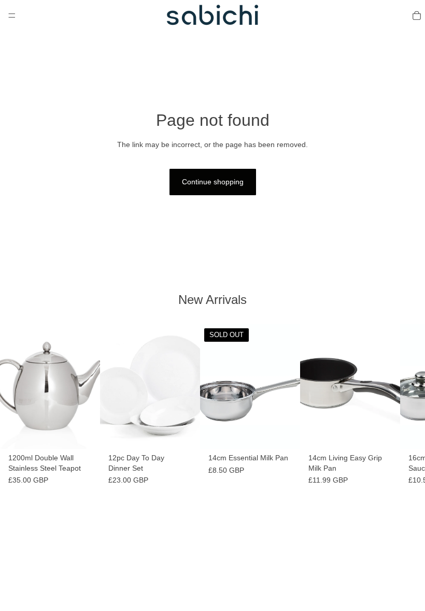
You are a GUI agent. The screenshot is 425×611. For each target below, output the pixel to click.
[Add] (84, 433)
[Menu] (12, 15)
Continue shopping (213, 182)
